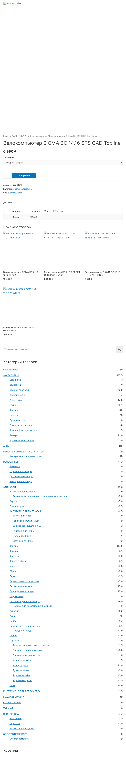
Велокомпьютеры (38, 136)
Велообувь (15, 718)
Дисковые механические (26, 655)
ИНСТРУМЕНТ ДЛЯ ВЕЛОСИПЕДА (22, 691)
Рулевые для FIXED (23, 531)
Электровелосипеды (21, 481)
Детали (7, 202)
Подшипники (16, 596)
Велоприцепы (17, 395)
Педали (14, 576)
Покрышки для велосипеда (25, 601)
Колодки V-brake (22, 660)
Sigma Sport (16, 192)
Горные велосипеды (21, 471)
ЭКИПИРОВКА (11, 714)
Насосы (14, 415)
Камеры (14, 546)
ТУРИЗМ (8, 708)
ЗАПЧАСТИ (9, 487)
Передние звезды (22, 630)
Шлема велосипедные (22, 728)
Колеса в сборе (18, 561)
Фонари (14, 435)
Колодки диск (20, 665)
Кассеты (14, 556)
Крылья (14, 410)
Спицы (13, 635)
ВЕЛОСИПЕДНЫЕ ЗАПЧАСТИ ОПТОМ (23, 451)
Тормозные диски (22, 680)
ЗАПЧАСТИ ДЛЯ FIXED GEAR (25, 511)
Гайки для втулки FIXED (26, 520)
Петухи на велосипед (21, 586)
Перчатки (15, 723)
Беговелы (15, 466)
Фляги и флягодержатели (23, 430)
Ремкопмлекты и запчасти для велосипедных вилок (42, 496)
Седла (13, 621)
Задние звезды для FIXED (27, 526)
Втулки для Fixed (22, 515)
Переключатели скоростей (24, 581)
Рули (12, 616)
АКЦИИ (7, 446)
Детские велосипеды (21, 476)
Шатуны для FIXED (23, 541)
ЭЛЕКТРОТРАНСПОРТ (15, 734)
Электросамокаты (19, 738)
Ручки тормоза (21, 670)
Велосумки (16, 400)
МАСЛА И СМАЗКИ (13, 696)
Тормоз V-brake (21, 675)
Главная (7, 136)
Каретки (14, 551)
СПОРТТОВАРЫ (12, 702)
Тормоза (14, 640)
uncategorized (10, 369)
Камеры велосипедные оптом (26, 456)
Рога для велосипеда (21, 425)
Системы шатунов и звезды (25, 626)
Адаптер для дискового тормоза (31, 645)
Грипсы (14, 405)
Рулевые (14, 611)
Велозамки (15, 385)
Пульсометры (17, 420)
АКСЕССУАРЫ (20, 136)
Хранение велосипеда (22, 440)
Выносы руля (17, 506)
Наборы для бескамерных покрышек (33, 606)
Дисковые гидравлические (27, 650)
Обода (13, 571)
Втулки (13, 501)
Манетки (14, 566)
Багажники (15, 379)
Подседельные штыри (22, 591)
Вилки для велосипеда (22, 491)
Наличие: (10, 157)
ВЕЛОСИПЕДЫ (11, 461)
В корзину (24, 175)
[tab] (7, 202)
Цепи (12, 685)
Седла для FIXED (22, 536)
